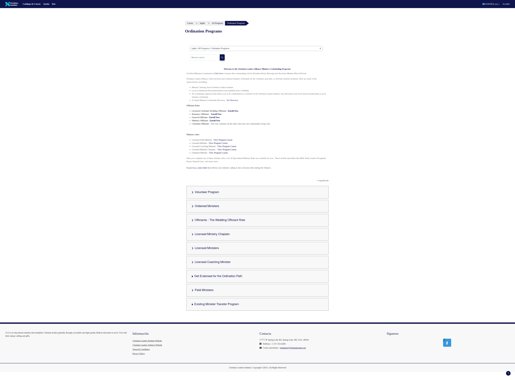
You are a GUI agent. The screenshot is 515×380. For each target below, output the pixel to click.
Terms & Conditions (141, 349)
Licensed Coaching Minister (213, 262)
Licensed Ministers (207, 248)
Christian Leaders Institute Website (147, 341)
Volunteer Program (207, 192)
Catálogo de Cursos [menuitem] (32, 4)
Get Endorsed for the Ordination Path (218, 276)
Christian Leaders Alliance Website (147, 345)
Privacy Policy (139, 353)
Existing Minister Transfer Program (216, 304)
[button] (491, 4)
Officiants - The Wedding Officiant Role (220, 220)
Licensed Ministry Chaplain (212, 234)
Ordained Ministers (207, 206)
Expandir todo (324, 181)
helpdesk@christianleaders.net (293, 348)
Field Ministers (204, 290)
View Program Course (223, 140)
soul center (202, 168)
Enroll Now (233, 111)
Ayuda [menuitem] (46, 4)
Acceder (506, 4)
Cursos (190, 23)
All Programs (217, 23)
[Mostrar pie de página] (508, 373)
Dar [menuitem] (54, 4)
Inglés (202, 23)
